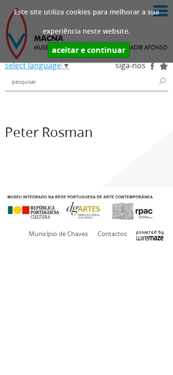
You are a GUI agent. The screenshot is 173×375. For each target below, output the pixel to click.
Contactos (112, 234)
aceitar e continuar (88, 50)
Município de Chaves (58, 234)
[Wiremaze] (150, 233)
